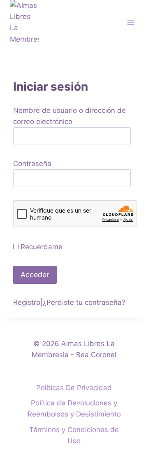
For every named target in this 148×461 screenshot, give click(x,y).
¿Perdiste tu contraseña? (84, 302)
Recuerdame (41, 247)
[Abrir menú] (130, 22)
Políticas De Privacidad (74, 388)
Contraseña (32, 163)
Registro (26, 302)
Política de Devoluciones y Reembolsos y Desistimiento (74, 408)
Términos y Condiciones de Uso (74, 435)
